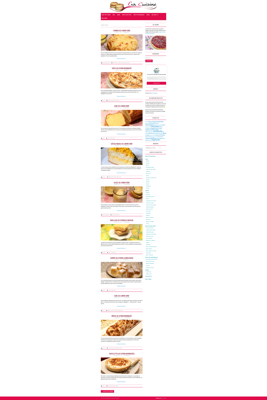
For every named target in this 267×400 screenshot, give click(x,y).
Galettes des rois (149, 236)
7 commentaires (126, 70)
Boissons (148, 194)
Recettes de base (106, 15)
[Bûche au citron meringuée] (122, 328)
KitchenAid (123, 62)
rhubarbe (158, 136)
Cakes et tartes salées (151, 169)
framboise (148, 130)
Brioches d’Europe (150, 261)
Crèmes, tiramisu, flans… (151, 204)
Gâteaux (103, 177)
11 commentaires (127, 317)
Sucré (118, 15)
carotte (146, 126)
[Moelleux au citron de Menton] (122, 232)
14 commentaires (126, 297)
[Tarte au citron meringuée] (122, 80)
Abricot (146, 121)
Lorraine (148, 265)
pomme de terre (148, 136)
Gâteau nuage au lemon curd (121, 143)
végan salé (161, 138)
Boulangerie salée (150, 167)
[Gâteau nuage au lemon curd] (122, 156)
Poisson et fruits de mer (151, 177)
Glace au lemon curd (122, 182)
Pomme (162, 135)
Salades (148, 181)
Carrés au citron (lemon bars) (121, 258)
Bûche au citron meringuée (122, 316)
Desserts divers (149, 209)
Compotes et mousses (151, 200)
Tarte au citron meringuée (122, 68)
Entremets (148, 211)
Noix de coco (160, 133)
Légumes (148, 171)
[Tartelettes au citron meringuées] (122, 365)
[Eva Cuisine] (133, 6)
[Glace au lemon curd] (122, 194)
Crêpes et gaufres (150, 207)
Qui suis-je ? (155, 15)
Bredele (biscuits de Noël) (151, 259)
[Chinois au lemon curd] (122, 42)
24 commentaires (126, 355)
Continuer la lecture (122, 58)
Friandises (148, 213)
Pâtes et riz (148, 173)
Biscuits (103, 290)
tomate (147, 138)
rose (161, 136)
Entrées (147, 163)
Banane (157, 123)
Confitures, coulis (150, 202)
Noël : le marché (149, 255)
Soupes (147, 184)
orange (147, 135)
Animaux (147, 123)
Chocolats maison (150, 232)
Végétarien (148, 186)
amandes (109, 310)
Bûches (103, 348)
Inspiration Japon (150, 267)
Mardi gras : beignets (150, 240)
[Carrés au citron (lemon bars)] (122, 270)
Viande (147, 188)
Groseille (160, 130)
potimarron (154, 136)
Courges (147, 128)
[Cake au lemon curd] (122, 118)
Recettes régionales (139, 15)
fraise (160, 128)
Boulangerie (115, 62)
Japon (151, 131)
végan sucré (148, 140)
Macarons (148, 219)
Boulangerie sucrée (106, 62)
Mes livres (104, 18)
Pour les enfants (149, 227)
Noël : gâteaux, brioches (151, 250)
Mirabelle (147, 133)
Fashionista (158, 398)
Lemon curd (127, 62)
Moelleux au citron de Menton (121, 220)
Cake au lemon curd (121, 106)
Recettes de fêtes (126, 15)
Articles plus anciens (107, 391)
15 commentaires (127, 184)
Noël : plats (148, 252)
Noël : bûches (149, 248)
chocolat (155, 126)
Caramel (163, 125)
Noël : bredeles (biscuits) (151, 246)
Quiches (148, 179)
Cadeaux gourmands (150, 230)
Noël (121, 348)
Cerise (150, 126)
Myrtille (155, 133)
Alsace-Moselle (152, 121)
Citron (119, 62)
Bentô (147, 165)
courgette (152, 128)
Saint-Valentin (149, 238)
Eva (120, 32)
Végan (148, 15)
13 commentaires (126, 145)
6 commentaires (126, 222)
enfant (157, 128)
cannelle (159, 125)
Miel (163, 131)
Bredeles (155, 125)
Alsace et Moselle (150, 263)
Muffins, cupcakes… (150, 221)
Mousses (151, 133)
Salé (114, 15)
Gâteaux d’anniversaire (151, 234)
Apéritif (147, 161)
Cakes (103, 138)
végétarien (155, 140)
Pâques (147, 242)
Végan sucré (149, 273)
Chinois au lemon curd (121, 30)
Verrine (157, 138)
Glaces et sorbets (105, 214)
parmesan (151, 135)
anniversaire (111, 177)
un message (154, 93)
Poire (154, 135)
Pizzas (147, 175)
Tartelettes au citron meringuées (121, 353)
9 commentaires (126, 108)
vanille (117, 386)
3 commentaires (126, 32)
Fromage (155, 130)
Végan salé (148, 271)
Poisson (157, 135)
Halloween (147, 131)
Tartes (103, 100)
